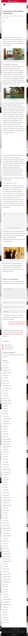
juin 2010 (5, 612)
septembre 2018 (7, 403)
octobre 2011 (6, 579)
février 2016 (6, 464)
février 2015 (6, 492)
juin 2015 (5, 482)
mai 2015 (5, 485)
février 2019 (6, 398)
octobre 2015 (6, 475)
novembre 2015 (7, 472)
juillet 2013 (6, 541)
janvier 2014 (6, 526)
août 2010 (5, 607)
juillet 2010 (6, 610)
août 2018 (5, 406)
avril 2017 (5, 434)
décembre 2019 (7, 385)
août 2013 (5, 538)
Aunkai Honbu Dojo (9, 347)
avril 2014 (5, 518)
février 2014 (6, 523)
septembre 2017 (7, 424)
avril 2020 (5, 378)
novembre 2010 (7, 599)
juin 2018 (5, 408)
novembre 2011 (7, 576)
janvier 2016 (6, 467)
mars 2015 (5, 490)
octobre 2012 (6, 559)
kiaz (5, 16)
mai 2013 (5, 543)
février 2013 (6, 548)
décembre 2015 (7, 469)
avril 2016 (5, 459)
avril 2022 (5, 368)
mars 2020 (5, 380)
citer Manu (8, 64)
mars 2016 (5, 462)
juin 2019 (5, 390)
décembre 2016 (7, 439)
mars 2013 (5, 546)
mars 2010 (5, 620)
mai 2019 (5, 393)
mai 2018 (5, 411)
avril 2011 (5, 592)
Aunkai (20, 16)
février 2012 (6, 569)
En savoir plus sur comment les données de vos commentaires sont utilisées (13, 334)
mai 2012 (5, 564)
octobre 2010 (6, 602)
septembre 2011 (7, 582)
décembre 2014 (7, 497)
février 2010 (6, 622)
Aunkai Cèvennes (8, 349)
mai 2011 (5, 589)
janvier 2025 (6, 362)
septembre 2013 (7, 536)
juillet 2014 (6, 510)
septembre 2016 (7, 447)
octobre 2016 (6, 444)
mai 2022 (5, 365)
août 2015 (5, 477)
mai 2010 (5, 615)
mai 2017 (5, 431)
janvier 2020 (6, 383)
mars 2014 (5, 520)
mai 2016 (5, 457)
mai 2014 (5, 515)
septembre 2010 (7, 604)
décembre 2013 (7, 528)
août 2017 (5, 426)
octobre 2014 (6, 503)
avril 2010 (5, 617)
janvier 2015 (6, 495)
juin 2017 (5, 429)
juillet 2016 (6, 452)
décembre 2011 (7, 574)
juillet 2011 (6, 587)
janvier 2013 (6, 551)
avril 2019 (5, 396)
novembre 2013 (7, 531)
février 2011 (6, 597)
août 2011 (5, 584)
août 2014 (5, 508)
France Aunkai (7, 345)
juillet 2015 (6, 480)
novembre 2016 (7, 441)
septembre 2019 (7, 388)
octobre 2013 (6, 533)
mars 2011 (5, 594)
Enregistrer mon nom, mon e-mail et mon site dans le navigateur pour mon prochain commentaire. (13, 317)
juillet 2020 (6, 375)
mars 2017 (5, 436)
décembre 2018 (7, 401)
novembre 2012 (7, 556)
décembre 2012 (7, 553)
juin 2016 (5, 454)
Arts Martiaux (15, 16)
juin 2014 (5, 513)
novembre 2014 (7, 500)
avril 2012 (5, 566)
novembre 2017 (7, 419)
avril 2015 (5, 487)
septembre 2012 (7, 561)
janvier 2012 (6, 571)
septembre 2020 (7, 373)
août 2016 (5, 449)
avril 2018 (5, 413)
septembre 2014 (7, 505)
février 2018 (6, 416)
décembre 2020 (7, 370)
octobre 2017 (6, 421)
